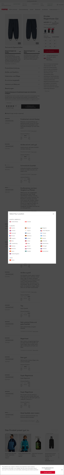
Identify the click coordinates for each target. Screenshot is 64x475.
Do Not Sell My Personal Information (48, 468)
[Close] (62, 469)
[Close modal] (53, 214)
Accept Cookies (48, 472)
